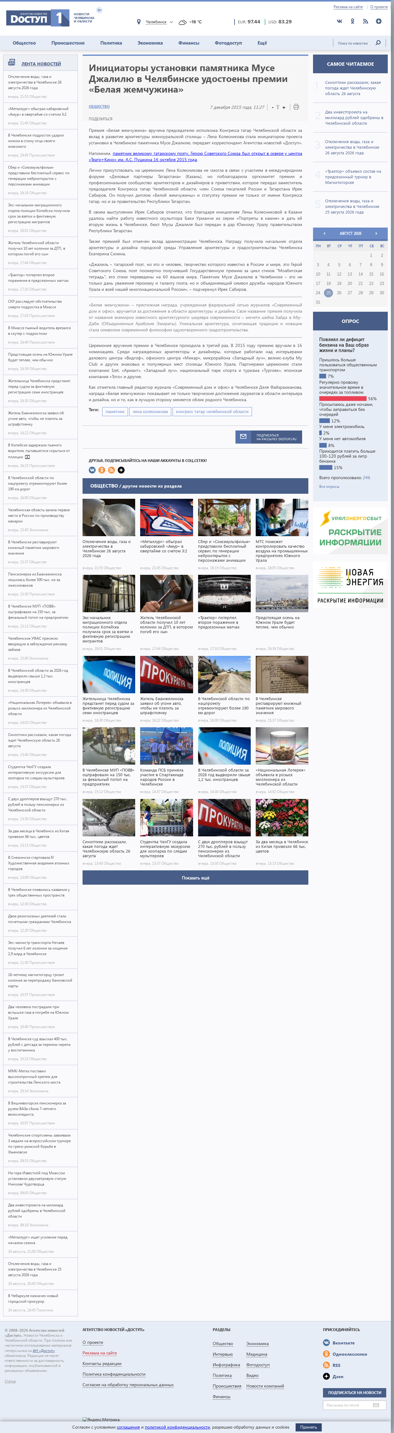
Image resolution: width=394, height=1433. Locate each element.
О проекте (379, 7)
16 (382, 274)
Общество (24, 43)
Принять (308, 1427)
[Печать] (296, 108)
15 (371, 274)
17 (318, 283)
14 (360, 274)
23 (382, 283)
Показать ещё (195, 878)
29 (371, 293)
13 (350, 274)
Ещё (262, 43)
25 (328, 293)
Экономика (150, 43)
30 (382, 293)
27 (350, 293)
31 (318, 302)
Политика (111, 43)
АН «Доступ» (44, 1350)
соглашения (128, 1427)
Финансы (188, 43)
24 (318, 293)
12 (339, 274)
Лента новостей (41, 64)
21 (360, 283)
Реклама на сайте (348, 7)
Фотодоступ (228, 43)
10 (318, 274)
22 (371, 283)
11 (328, 274)
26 (339, 293)
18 (328, 283)
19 (339, 283)
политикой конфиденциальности (177, 1427)
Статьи (10, 1381)
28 (360, 293)
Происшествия (68, 43)
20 (350, 283)
